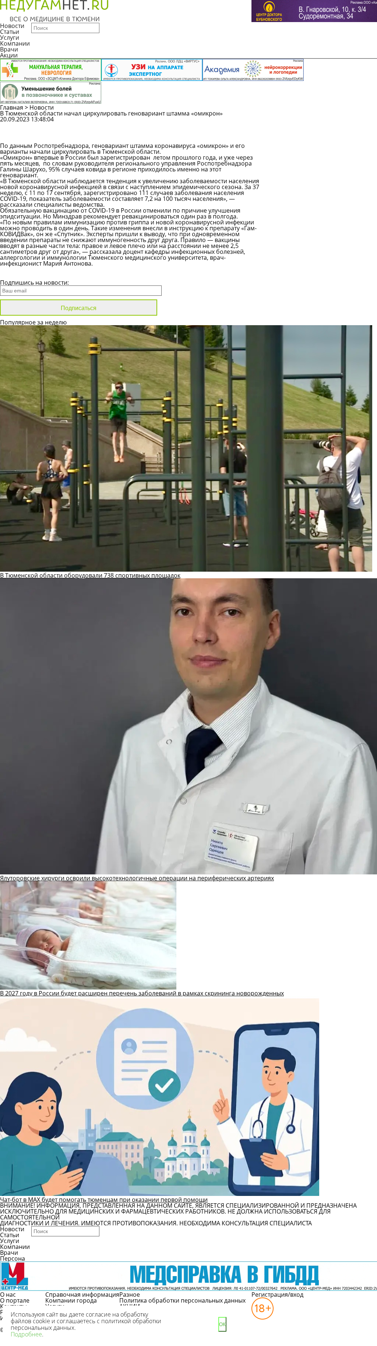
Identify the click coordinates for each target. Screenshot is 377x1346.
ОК (222, 1324)
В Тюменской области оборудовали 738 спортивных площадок (90, 575)
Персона (12, 1258)
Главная (11, 107)
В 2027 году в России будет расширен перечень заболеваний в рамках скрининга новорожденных (142, 993)
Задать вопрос (311, 123)
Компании (15, 43)
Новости (12, 26)
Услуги (9, 37)
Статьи (9, 32)
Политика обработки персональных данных (182, 1300)
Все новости (24, 273)
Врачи (9, 49)
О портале (14, 1300)
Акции (9, 55)
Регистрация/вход (277, 1294)
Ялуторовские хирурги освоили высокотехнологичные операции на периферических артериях (137, 878)
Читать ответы (310, 136)
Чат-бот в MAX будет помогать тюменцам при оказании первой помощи (104, 1200)
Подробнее (26, 1334)
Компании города (71, 1300)
